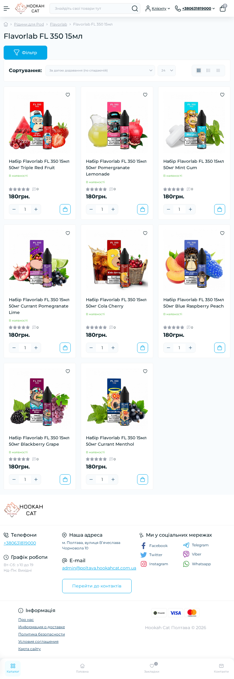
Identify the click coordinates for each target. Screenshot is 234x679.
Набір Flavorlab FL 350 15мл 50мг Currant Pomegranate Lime (39, 306)
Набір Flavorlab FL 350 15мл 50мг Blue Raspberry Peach (193, 303)
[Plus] (36, 209)
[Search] (135, 8)
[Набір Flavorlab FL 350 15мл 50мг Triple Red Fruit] (40, 122)
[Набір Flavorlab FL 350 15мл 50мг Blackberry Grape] (40, 399)
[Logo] (29, 8)
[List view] (208, 71)
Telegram (200, 545)
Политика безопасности (41, 634)
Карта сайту (29, 648)
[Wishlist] (68, 94)
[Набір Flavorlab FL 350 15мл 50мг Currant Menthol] (117, 399)
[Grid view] (199, 71)
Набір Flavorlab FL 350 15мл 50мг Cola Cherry (116, 303)
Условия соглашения (38, 641)
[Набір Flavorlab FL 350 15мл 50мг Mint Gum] (194, 122)
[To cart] (65, 209)
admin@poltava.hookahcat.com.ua (99, 568)
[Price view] (218, 71)
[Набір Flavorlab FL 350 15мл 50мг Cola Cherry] (117, 260)
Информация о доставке (41, 627)
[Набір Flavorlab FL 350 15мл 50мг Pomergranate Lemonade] (117, 122)
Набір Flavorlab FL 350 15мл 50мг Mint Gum (193, 164)
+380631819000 (20, 543)
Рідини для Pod (29, 24)
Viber (196, 554)
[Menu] (7, 8)
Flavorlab (58, 24)
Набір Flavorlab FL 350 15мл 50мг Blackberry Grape (39, 441)
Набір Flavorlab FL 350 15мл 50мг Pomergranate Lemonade (116, 167)
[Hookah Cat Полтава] (39, 510)
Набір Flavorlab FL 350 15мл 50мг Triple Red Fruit (39, 164)
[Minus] (14, 209)
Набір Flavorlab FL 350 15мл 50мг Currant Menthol (116, 441)
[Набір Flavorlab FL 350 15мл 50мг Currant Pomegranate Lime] (40, 260)
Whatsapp (201, 564)
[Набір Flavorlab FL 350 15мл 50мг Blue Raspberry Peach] (194, 260)
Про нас (26, 619)
